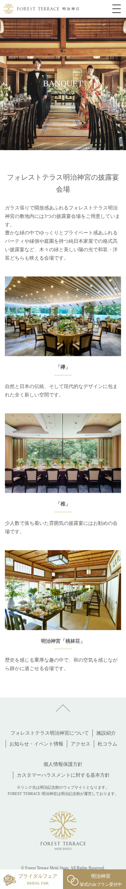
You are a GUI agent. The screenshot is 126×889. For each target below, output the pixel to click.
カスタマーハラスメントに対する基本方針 (63, 775)
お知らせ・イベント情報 (36, 744)
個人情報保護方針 (63, 764)
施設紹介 (106, 733)
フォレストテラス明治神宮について (49, 733)
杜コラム (107, 744)
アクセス (80, 744)
